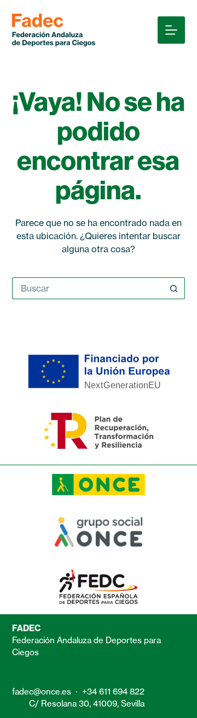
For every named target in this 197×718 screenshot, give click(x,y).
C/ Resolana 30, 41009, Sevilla (86, 703)
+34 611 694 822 (113, 691)
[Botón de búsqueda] (174, 288)
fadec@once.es (41, 691)
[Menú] (171, 30)
